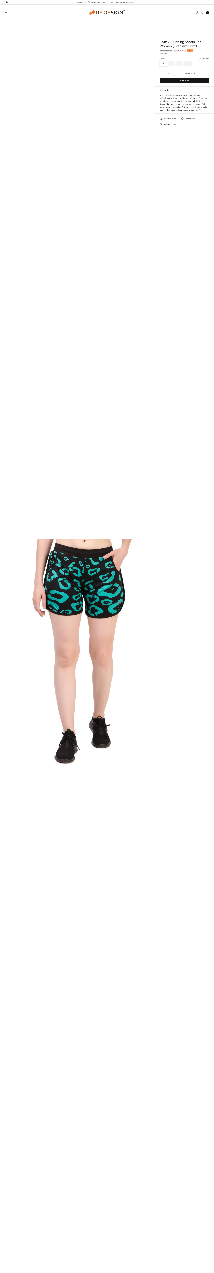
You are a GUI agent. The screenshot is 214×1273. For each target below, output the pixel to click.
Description (165, 90)
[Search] (202, 13)
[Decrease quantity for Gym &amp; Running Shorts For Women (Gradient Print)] (161, 74)
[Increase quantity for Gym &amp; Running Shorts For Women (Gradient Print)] (168, 74)
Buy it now (184, 80)
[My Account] (197, 13)
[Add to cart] (190, 73)
